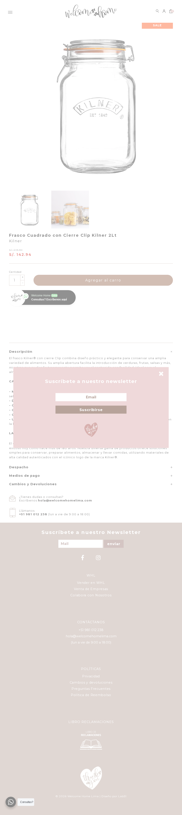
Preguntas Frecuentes (91, 689)
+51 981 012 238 (33, 514)
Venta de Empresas (91, 589)
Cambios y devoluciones (91, 683)
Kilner (15, 241)
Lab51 (122, 796)
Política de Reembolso (91, 695)
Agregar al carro (103, 280)
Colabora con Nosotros (90, 595)
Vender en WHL (91, 583)
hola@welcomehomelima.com (65, 500)
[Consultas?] (11, 802)
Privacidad (91, 676)
